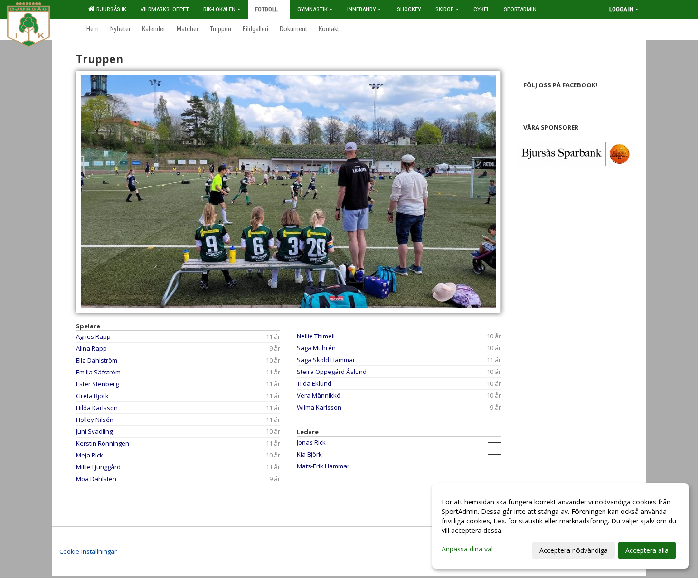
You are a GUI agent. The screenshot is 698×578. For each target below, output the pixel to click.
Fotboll (266, 9)
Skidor (444, 9)
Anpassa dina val (467, 549)
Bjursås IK (110, 9)
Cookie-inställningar (88, 551)
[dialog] (560, 526)
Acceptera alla (647, 550)
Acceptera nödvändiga (573, 550)
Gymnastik (312, 9)
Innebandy (361, 9)
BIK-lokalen (219, 9)
